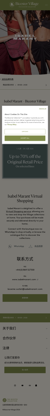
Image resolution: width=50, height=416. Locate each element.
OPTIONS (25, 131)
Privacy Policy (11, 124)
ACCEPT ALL (25, 138)
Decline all (42, 108)
